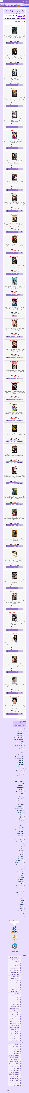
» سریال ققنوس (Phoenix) (14, 382)
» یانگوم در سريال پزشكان (14, 675)
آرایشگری (21, 818)
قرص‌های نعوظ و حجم (18, 737)
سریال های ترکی (19, 772)
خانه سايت (22, 730)
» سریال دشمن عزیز (14, 68)
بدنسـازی (22, 824)
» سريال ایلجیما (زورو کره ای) (14, 571)
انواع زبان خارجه (19, 799)
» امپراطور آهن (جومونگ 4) (14, 591)
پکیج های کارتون (19, 791)
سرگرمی (21, 852)
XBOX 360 (21, 753)
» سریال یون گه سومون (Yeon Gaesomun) (14, 47)
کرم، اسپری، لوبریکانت (18, 739)
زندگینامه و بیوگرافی (19, 862)
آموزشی (22, 793)
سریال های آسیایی (19, 21)
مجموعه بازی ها (20, 766)
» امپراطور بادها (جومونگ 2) (14, 633)
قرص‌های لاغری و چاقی (18, 745)
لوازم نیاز (22, 900)
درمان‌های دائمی (19, 733)
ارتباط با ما (22, 912)
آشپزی (21, 814)
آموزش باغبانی (20, 835)
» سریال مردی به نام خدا (14, 256)
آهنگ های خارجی (19, 875)
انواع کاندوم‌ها (20, 747)
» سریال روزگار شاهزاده (14, 130)
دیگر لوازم (21, 908)
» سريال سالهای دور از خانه (14, 696)
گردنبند (21, 904)
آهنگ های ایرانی (19, 873)
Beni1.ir (14, 1090)
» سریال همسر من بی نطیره (14, 361)
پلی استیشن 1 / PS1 (19, 756)
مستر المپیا (21, 825)
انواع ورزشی (20, 802)
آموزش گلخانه (20, 833)
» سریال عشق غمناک (14, 214)
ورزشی (21, 816)
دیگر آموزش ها (20, 810)
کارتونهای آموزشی (19, 789)
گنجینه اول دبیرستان (19, 891)
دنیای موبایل (20, 854)
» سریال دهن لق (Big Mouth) (14, 26)
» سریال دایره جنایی (14, 235)
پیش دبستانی (20, 881)
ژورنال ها (21, 850)
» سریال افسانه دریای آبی (14, 277)
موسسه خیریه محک (14, 11)
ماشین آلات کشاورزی (19, 839)
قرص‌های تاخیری (19, 735)
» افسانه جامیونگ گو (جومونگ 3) (14, 612)
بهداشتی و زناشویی (20, 731)
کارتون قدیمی (20, 785)
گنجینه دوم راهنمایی (19, 894)
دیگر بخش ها (20, 822)
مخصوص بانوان (20, 741)
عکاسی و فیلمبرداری (19, 808)
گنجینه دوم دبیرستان (19, 889)
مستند (21, 847)
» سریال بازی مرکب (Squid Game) (14, 89)
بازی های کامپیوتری (19, 754)
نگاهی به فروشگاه (20, 914)
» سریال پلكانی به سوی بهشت (14, 550)
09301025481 (14, 18)
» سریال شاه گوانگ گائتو (14, 193)
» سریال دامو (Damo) (14, 466)
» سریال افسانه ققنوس (14, 172)
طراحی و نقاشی (20, 804)
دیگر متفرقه (20, 866)
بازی (23, 751)
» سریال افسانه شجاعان (14, 109)
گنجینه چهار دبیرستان (18, 885)
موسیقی (22, 868)
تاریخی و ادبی (20, 856)
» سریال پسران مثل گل (14, 529)
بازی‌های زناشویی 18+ (18, 743)
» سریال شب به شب (14, 445)
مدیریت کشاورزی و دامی (19, 829)
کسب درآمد (20, 797)
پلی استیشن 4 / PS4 (19, 762)
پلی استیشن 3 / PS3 (19, 760)
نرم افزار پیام (20, 896)
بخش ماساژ (20, 795)
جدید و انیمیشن (20, 787)
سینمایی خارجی (20, 779)
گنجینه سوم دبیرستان (19, 887)
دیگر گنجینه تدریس (19, 883)
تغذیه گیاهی (20, 831)
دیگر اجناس (20, 749)
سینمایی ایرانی (20, 778)
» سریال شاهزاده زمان (14, 508)
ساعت (22, 902)
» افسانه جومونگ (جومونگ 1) (14, 654)
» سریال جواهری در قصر (14, 319)
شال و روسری (20, 910)
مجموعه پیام (20, 879)
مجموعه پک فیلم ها (19, 781)
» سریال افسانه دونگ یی (14, 340)
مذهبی (21, 848)
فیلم (24, 21)
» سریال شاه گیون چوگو (14, 151)
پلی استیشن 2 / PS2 (19, 758)
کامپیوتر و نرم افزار (19, 806)
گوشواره (21, 906)
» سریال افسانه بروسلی (14, 424)
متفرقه (22, 845)
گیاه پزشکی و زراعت (19, 837)
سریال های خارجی (19, 776)
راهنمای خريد (21, 916)
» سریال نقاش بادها (14, 487)
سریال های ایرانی (19, 770)
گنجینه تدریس (21, 877)
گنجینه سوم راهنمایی (19, 893)
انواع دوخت (20, 820)
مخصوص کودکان (19, 801)
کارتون (23, 783)
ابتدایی (21, 898)
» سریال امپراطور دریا (14, 298)
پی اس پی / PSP (19, 764)
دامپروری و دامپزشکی (19, 841)
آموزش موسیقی (20, 870)
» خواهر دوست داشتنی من (14, 403)
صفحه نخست (25, 1)
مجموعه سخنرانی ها (19, 864)
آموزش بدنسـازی (19, 827)
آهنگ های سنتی (19, 871)
